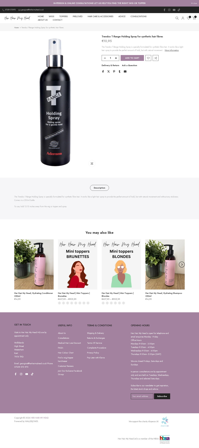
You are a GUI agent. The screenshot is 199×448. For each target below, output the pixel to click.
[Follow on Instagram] (169, 10)
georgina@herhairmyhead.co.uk (32, 9)
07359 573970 (10, 9)
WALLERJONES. (31, 421)
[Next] (182, 264)
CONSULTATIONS (139, 16)
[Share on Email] (125, 71)
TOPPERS (63, 16)
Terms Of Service (94, 343)
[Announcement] (99, 3)
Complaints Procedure (96, 347)
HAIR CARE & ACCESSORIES (100, 16)
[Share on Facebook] (103, 71)
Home (16, 27)
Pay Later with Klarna (96, 357)
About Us (62, 333)
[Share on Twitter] (108, 71)
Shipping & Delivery (95, 333)
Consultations (63, 338)
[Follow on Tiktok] (179, 10)
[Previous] (17, 264)
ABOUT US (43, 19)
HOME (41, 16)
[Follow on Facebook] (164, 10)
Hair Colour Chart (65, 352)
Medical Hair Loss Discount (69, 343)
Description (99, 187)
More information (172, 50)
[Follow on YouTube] (174, 10)
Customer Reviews (65, 366)
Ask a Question (129, 65)
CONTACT (57, 19)
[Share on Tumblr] (119, 71)
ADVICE (121, 16)
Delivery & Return (110, 65)
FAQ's (60, 347)
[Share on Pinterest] (114, 71)
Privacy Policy (93, 352)
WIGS (51, 16)
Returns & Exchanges (96, 338)
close (5, 3)
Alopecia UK (153, 421)
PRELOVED (78, 16)
